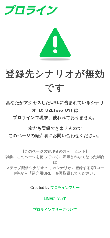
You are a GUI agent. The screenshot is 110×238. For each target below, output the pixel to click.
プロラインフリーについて (55, 209)
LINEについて (55, 199)
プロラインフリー (65, 188)
